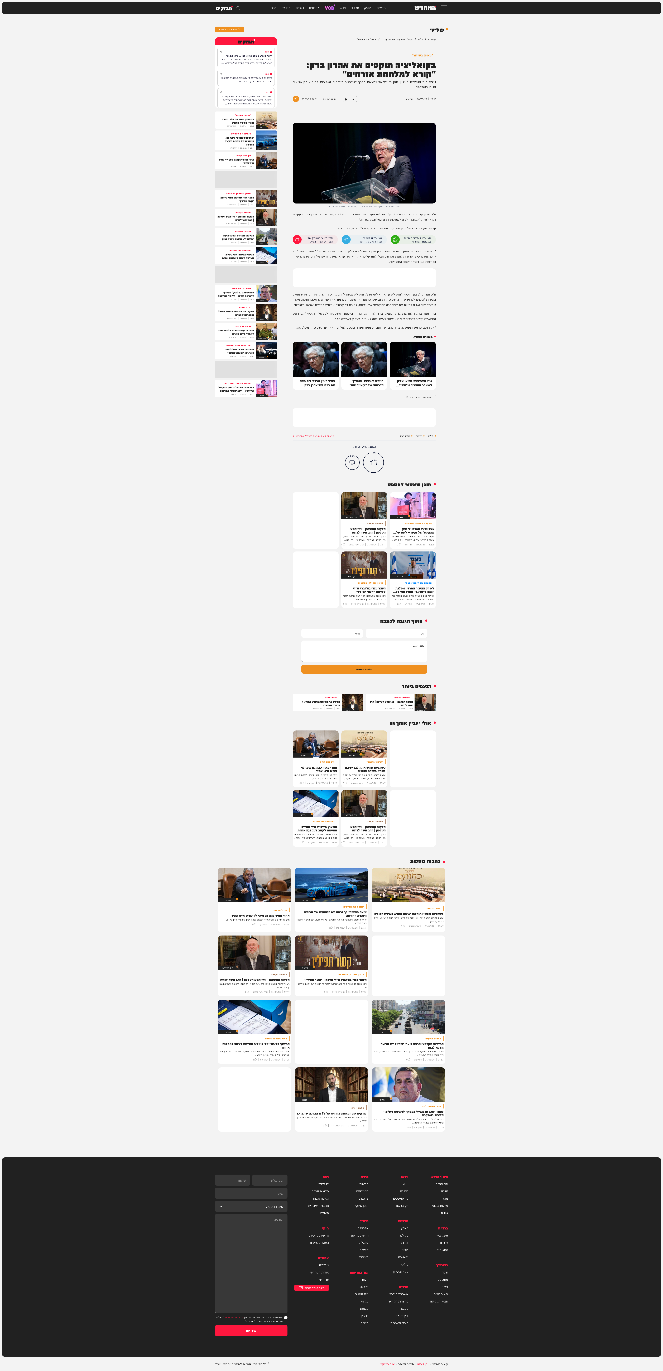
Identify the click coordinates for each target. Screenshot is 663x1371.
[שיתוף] (221, 52)
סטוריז (404, 1191)
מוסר (444, 1198)
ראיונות (363, 1257)
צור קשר (323, 1279)
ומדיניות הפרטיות (234, 1317)
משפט (364, 1308)
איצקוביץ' (441, 1235)
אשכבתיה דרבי (398, 1294)
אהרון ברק (405, 435)
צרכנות (363, 1198)
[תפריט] (443, 8)
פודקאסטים (400, 1198)
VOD (329, 7)
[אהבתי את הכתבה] (373, 462)
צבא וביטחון (400, 1271)
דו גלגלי (323, 1184)
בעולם (404, 1235)
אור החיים (442, 1184)
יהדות (404, 1242)
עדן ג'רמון (423, 1363)
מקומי (364, 1301)
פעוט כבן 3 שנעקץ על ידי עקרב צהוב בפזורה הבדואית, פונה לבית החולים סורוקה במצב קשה (246, 79)
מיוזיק (367, 7)
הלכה (444, 1191)
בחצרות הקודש (398, 1301)
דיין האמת (401, 1315)
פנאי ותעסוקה (439, 1301)
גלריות (300, 7)
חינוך (445, 1272)
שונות (444, 1213)
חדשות (381, 7)
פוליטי (420, 39)
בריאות (363, 1184)
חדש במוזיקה (359, 1235)
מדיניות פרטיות (319, 1235)
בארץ (404, 1228)
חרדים (355, 7)
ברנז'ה (285, 7)
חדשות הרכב (320, 1191)
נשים (445, 1286)
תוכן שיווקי (361, 1205)
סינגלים (363, 1242)
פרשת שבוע (440, 1205)
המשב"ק (442, 1250)
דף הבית (432, 39)
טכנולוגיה (362, 1191)
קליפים (364, 1250)
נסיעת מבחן (321, 1198)
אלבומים (363, 1228)
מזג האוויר (361, 1294)
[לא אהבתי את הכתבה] (352, 462)
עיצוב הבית (441, 1294)
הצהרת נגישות (319, 1242)
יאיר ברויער (387, 1363)
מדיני (405, 1250)
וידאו (343, 7)
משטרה (403, 1257)
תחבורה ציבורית (318, 1205)
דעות (365, 1279)
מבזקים (324, 1265)
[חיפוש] (238, 8)
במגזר (404, 1308)
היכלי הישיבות (399, 1323)
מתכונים (314, 7)
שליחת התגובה (364, 669)
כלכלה (364, 1286)
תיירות (364, 1323)
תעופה (324, 1213)
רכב (273, 7)
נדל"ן (364, 1315)
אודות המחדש (319, 1272)
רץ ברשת (402, 1205)
